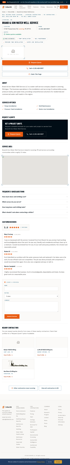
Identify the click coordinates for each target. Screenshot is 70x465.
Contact (46, 417)
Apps (31, 417)
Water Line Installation (35, 42)
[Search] (55, 7)
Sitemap (60, 425)
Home (3, 12)
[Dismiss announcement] (66, 2)
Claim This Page (36, 74)
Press (45, 423)
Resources (50, 7)
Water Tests (29, 7)
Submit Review (12, 316)
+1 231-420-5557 (44, 29)
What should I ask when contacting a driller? (18, 212)
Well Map (15, 7)
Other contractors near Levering (24, 388)
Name (5, 285)
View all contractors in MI (50, 388)
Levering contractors (33, 14)
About (45, 409)
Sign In (58, 7)
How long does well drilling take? (14, 207)
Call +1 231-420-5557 (36, 68)
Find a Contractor (22, 7)
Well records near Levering (12, 14)
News (45, 420)
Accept (58, 462)
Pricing (42, 7)
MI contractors (49, 14)
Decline (50, 462)
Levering (21, 29)
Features (36, 7)
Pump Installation (25, 38)
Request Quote (36, 62)
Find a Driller (11, 12)
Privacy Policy (41, 462)
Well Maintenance (40, 38)
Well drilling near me (10, 16)
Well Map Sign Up (63, 7)
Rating (6, 293)
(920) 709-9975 (6, 417)
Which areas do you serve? (11, 202)
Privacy (60, 412)
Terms (60, 409)
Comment (7, 300)
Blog (45, 426)
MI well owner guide (29, 16)
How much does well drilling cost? (14, 197)
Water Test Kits (20, 447)
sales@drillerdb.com (7, 419)
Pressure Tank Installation (14, 42)
